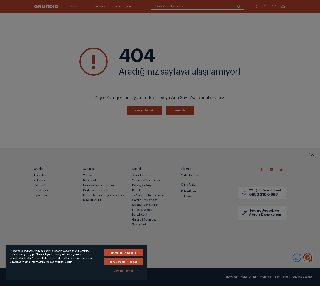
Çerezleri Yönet (123, 271)
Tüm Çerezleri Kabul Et (123, 253)
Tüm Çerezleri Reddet (123, 262)
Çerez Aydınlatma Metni (28, 262)
